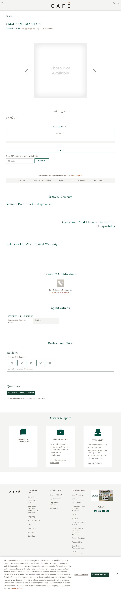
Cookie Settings (81, 575)
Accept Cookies (100, 575)
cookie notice (16, 588)
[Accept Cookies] (117, 573)
